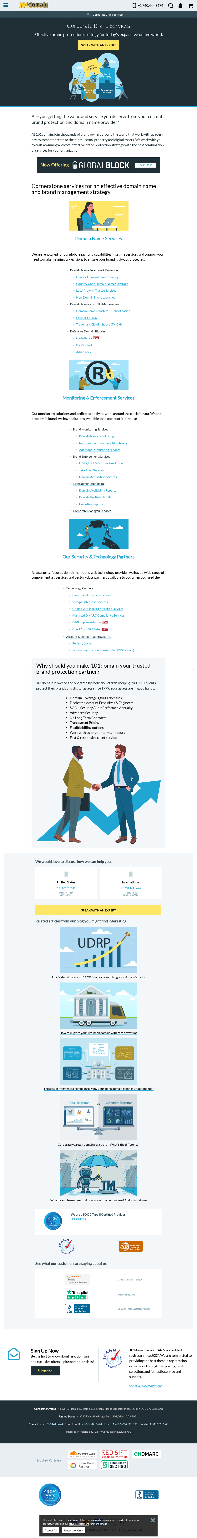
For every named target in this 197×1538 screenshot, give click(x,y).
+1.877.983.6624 (92, 1424)
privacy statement (79, 1523)
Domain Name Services (98, 238)
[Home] (87, 14)
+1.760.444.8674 (131, 888)
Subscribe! (45, 1371)
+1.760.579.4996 (121, 1424)
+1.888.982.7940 (158, 1424)
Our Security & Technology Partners (98, 556)
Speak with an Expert (98, 45)
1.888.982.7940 (66, 888)
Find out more (78, 1218)
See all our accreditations (145, 1386)
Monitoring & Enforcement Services (98, 397)
